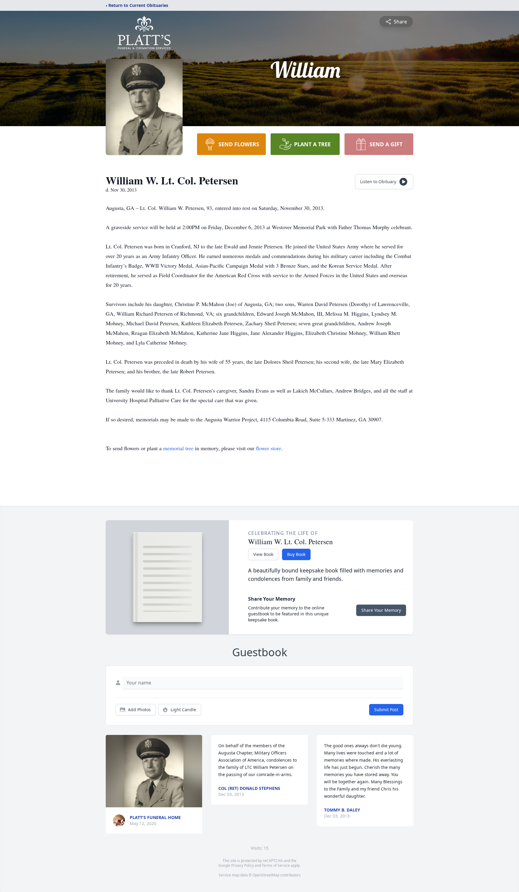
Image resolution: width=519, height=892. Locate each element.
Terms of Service (276, 865)
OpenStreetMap (266, 875)
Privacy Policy (242, 865)
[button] (154, 771)
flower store (268, 448)
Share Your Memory (381, 610)
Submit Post (386, 709)
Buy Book (296, 554)
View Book (263, 554)
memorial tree (178, 448)
